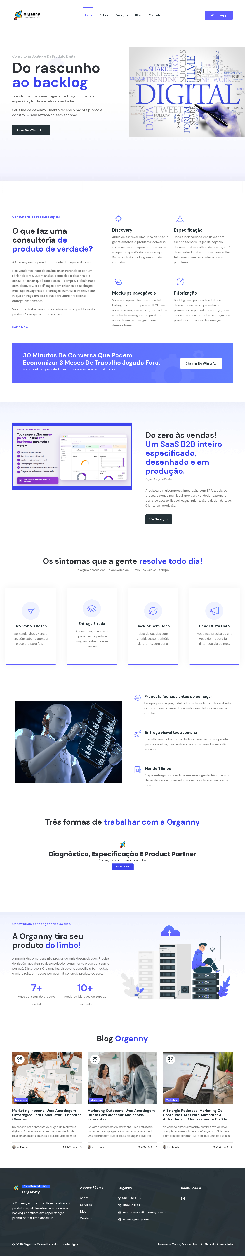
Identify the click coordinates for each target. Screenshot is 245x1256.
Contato (155, 15)
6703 (143, 1146)
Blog (138, 15)
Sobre (104, 15)
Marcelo (24, 1146)
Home (88, 15)
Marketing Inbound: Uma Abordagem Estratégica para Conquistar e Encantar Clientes (46, 1114)
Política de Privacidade (217, 1244)
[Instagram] (183, 1198)
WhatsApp (218, 15)
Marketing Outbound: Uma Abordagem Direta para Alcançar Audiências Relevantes (121, 1114)
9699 (219, 1146)
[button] (31, 130)
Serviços (122, 15)
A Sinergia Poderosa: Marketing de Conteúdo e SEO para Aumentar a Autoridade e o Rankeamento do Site (195, 1114)
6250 (68, 1146)
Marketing (21, 1100)
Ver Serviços (122, 866)
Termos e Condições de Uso (177, 1244)
